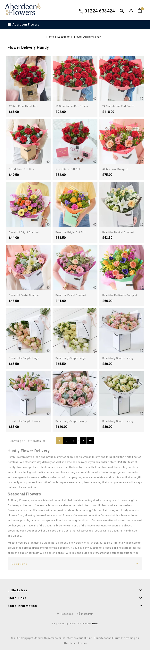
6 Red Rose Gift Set (67, 169)
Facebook (67, 613)
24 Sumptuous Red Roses (118, 106)
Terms (95, 623)
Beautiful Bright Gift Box (70, 232)
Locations (20, 564)
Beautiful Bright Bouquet (24, 232)
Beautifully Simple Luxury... (119, 358)
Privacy (86, 623)
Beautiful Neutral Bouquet (118, 232)
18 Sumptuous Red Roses (71, 106)
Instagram (87, 613)
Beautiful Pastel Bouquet (24, 295)
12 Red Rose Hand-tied (23, 106)
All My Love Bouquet (115, 169)
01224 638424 (100, 11)
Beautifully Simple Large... (25, 358)
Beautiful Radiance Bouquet (119, 295)
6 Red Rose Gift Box (21, 169)
